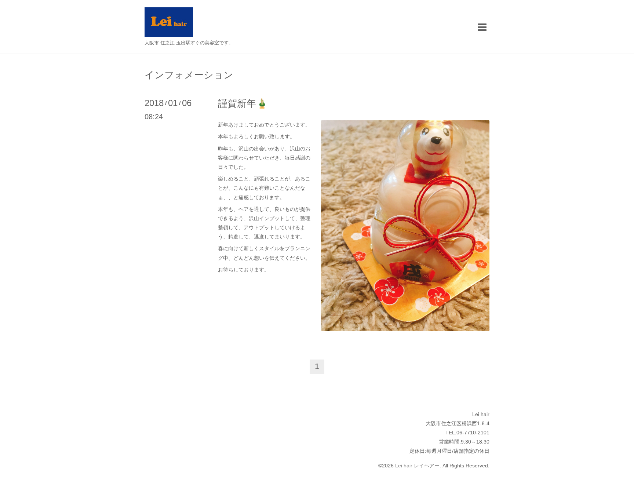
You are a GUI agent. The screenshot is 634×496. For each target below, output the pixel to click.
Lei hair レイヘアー (417, 465)
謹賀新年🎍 (243, 103)
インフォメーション (189, 75)
